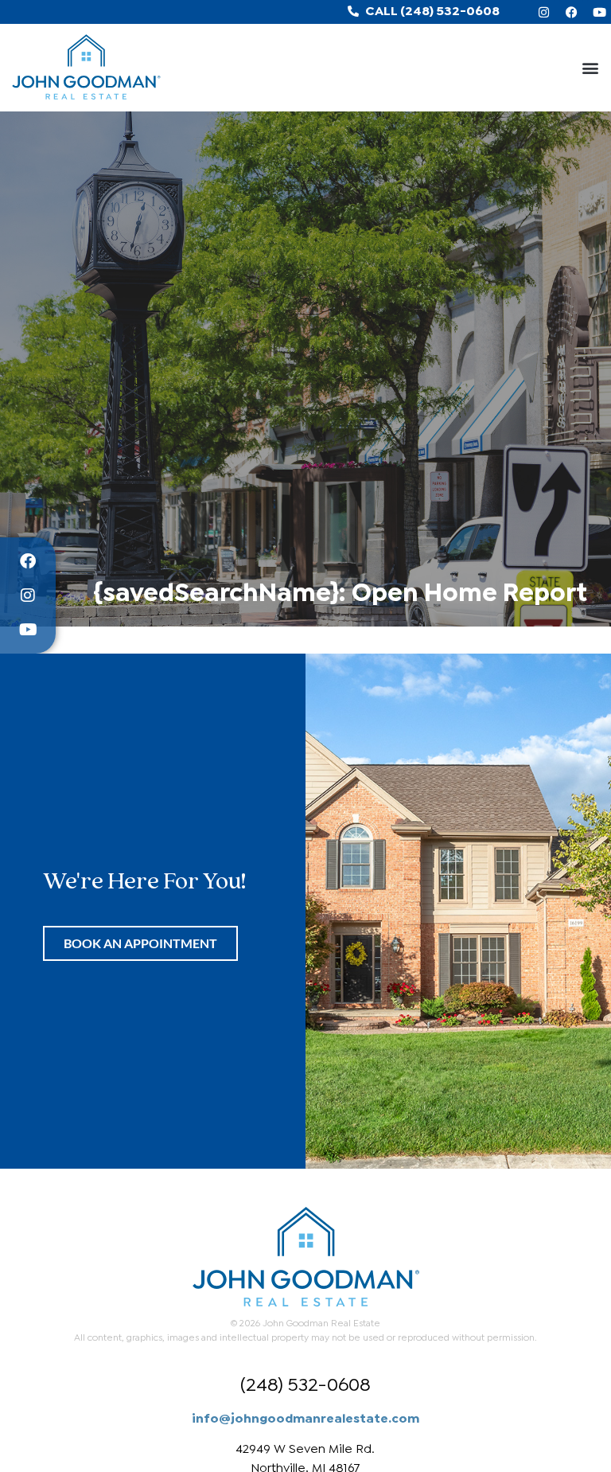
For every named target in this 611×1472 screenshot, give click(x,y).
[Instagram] (543, 12)
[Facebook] (571, 12)
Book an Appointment (140, 943)
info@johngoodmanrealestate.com (305, 1416)
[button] (590, 68)
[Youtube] (599, 12)
